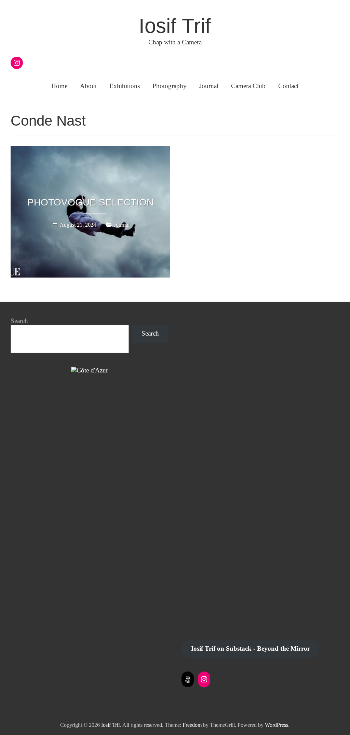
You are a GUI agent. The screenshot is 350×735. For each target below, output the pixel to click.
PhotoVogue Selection (90, 202)
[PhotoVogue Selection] (90, 151)
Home (59, 85)
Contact (288, 85)
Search (19, 320)
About (88, 85)
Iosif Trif (175, 25)
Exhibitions (124, 85)
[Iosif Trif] (89, 370)
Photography (169, 85)
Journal (208, 85)
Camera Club (248, 85)
